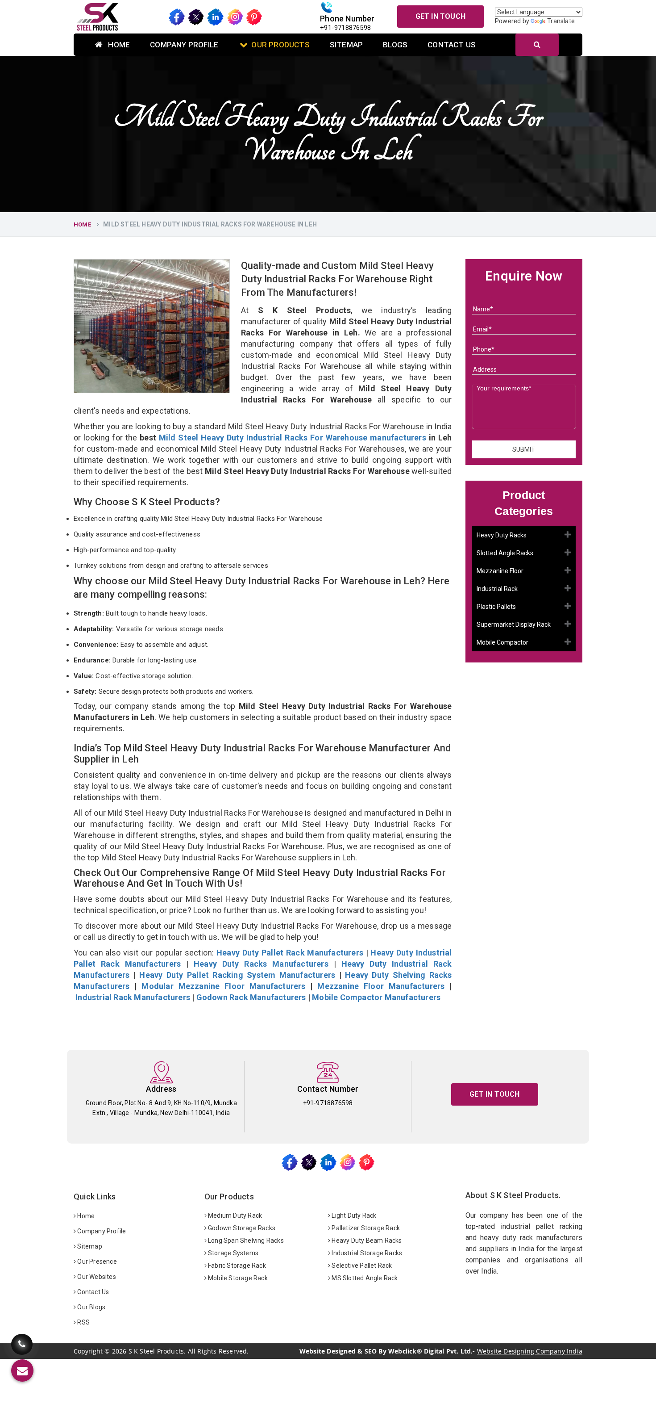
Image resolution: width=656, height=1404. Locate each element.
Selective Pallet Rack (361, 1265)
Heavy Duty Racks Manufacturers (261, 963)
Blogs (395, 44)
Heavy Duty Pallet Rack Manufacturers (289, 952)
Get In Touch (440, 16)
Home (118, 44)
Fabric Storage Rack (236, 1265)
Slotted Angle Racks (505, 553)
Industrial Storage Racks (366, 1253)
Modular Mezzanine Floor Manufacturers (223, 986)
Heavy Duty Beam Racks (366, 1240)
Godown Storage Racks (241, 1228)
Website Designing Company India (529, 1351)
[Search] (537, 45)
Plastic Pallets (496, 606)
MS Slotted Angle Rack (364, 1278)
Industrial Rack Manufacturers (132, 997)
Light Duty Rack (353, 1215)
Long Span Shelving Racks (245, 1240)
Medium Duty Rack (234, 1215)
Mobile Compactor (502, 642)
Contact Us (452, 44)
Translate (561, 21)
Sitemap (346, 44)
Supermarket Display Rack (514, 624)
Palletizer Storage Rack (365, 1228)
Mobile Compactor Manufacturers (376, 997)
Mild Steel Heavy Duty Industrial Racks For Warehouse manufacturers (292, 437)
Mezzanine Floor (500, 570)
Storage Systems (232, 1253)
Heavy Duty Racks (502, 535)
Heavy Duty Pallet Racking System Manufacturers (237, 975)
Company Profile (184, 44)
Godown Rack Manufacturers (251, 997)
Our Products (280, 44)
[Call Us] (22, 1344)
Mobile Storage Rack (237, 1278)
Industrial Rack (497, 588)
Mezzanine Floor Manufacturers (380, 986)
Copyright (88, 1351)
